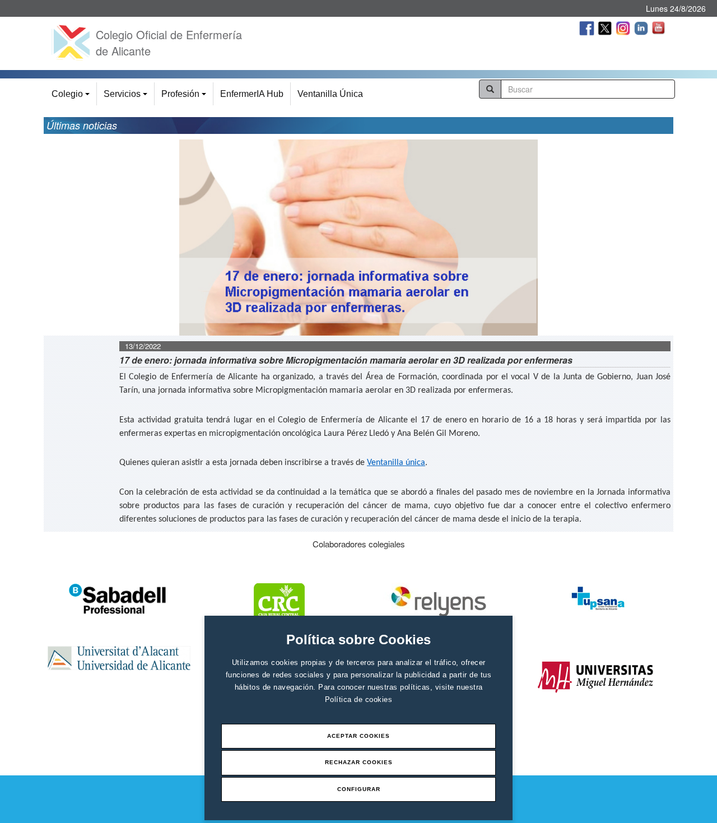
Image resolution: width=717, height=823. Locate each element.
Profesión (185, 97)
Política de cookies (359, 699)
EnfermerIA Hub (251, 94)
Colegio (72, 97)
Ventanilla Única (330, 94)
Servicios (127, 97)
